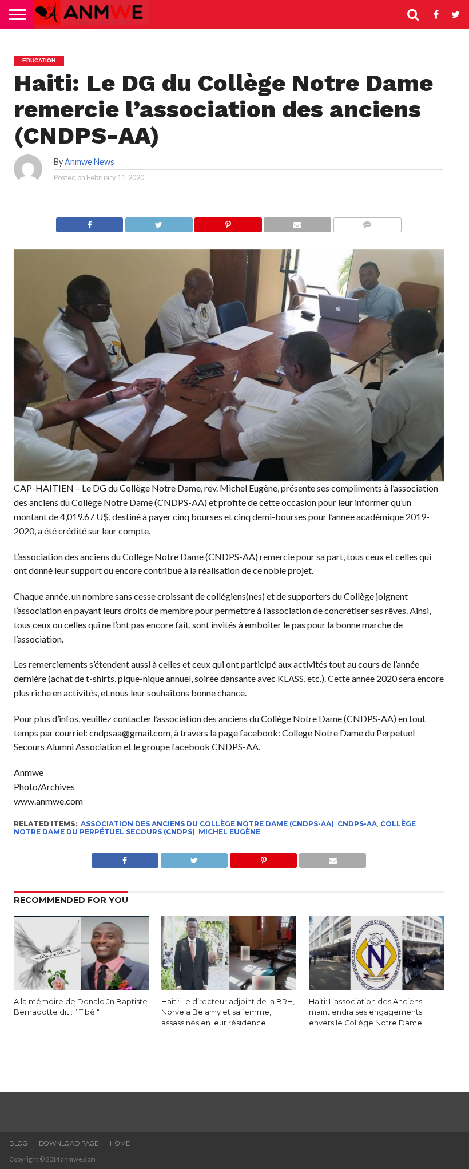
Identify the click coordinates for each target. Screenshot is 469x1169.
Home (120, 1143)
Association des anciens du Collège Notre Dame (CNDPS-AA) (207, 823)
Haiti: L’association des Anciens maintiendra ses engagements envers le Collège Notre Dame (365, 1012)
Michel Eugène (229, 831)
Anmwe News (89, 162)
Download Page (68, 1143)
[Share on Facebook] (89, 221)
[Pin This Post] (228, 221)
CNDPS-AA (357, 823)
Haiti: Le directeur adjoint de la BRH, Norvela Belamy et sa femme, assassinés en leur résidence (228, 1012)
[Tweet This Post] (158, 221)
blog (18, 1143)
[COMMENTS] (367, 221)
